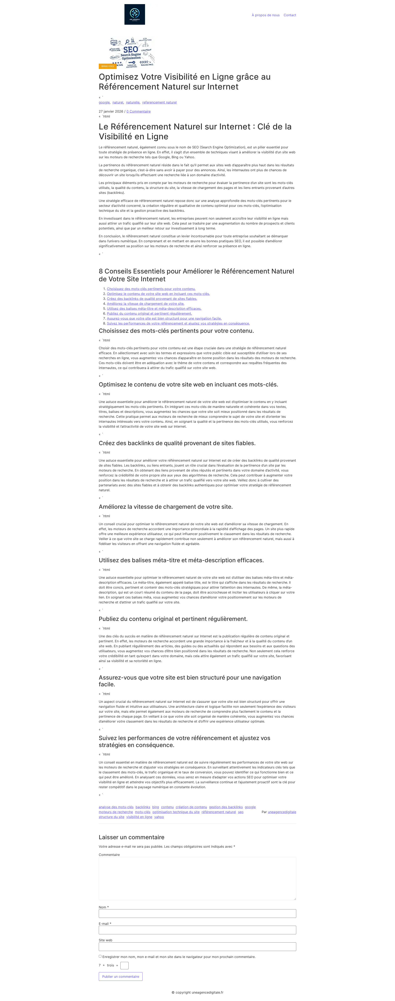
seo (241, 812)
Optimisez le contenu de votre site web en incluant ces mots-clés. (158, 294)
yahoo (159, 817)
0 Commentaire (139, 111)
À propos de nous (266, 15)
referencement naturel (159, 102)
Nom (104, 907)
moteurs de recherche (116, 812)
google (104, 102)
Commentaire (109, 854)
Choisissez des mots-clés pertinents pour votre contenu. (151, 289)
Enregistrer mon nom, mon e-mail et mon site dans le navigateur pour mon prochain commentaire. (179, 956)
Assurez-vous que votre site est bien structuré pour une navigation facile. (164, 318)
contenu (167, 807)
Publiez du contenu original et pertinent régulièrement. (149, 313)
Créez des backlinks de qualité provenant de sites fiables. (152, 299)
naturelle (132, 102)
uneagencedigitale (282, 812)
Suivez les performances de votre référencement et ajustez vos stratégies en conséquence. (178, 323)
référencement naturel (219, 812)
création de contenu (191, 807)
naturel (118, 102)
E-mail (105, 923)
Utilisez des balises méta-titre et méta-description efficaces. (154, 308)
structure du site (111, 817)
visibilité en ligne (139, 817)
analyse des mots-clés (116, 807)
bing (155, 807)
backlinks (143, 807)
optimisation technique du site (176, 812)
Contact (290, 15)
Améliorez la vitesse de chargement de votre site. (145, 303)
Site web (105, 940)
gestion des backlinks (226, 807)
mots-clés (142, 812)
